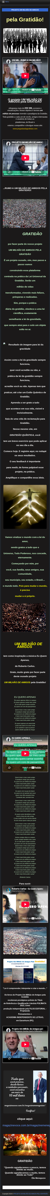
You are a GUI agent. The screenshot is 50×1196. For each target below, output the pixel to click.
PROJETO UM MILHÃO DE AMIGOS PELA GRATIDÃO (31, 1194)
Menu (7, 2)
